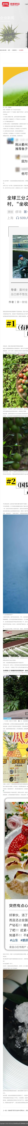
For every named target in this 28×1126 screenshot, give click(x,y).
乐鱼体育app (11, 5)
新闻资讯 (14, 50)
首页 (9, 50)
